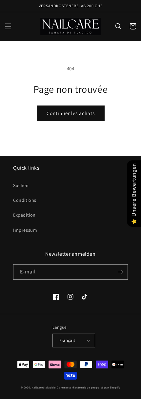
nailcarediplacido (44, 387)
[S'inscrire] (120, 272)
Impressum (25, 230)
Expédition (24, 215)
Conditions (24, 200)
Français (67, 340)
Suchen (21, 185)
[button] (8, 26)
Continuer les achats (71, 113)
